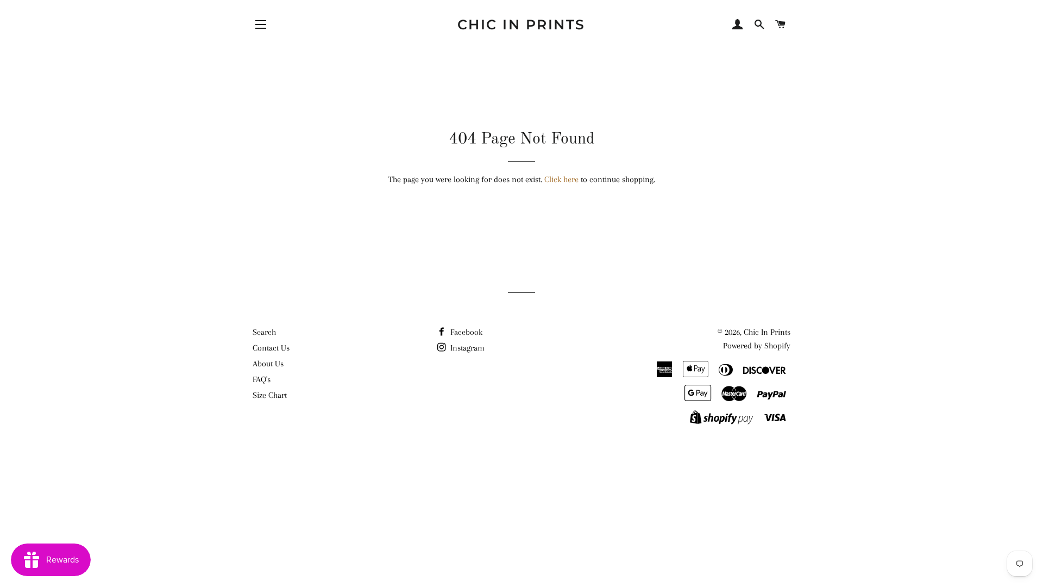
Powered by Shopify (756, 346)
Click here (561, 179)
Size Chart (270, 395)
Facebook (465, 332)
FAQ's (262, 379)
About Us (268, 364)
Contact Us (271, 348)
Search (264, 332)
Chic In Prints (521, 24)
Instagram (466, 348)
